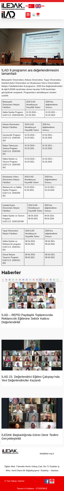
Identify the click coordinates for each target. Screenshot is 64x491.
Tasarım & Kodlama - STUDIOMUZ (32, 488)
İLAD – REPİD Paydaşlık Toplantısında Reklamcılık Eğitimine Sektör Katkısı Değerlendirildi (27, 318)
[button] (28, 15)
